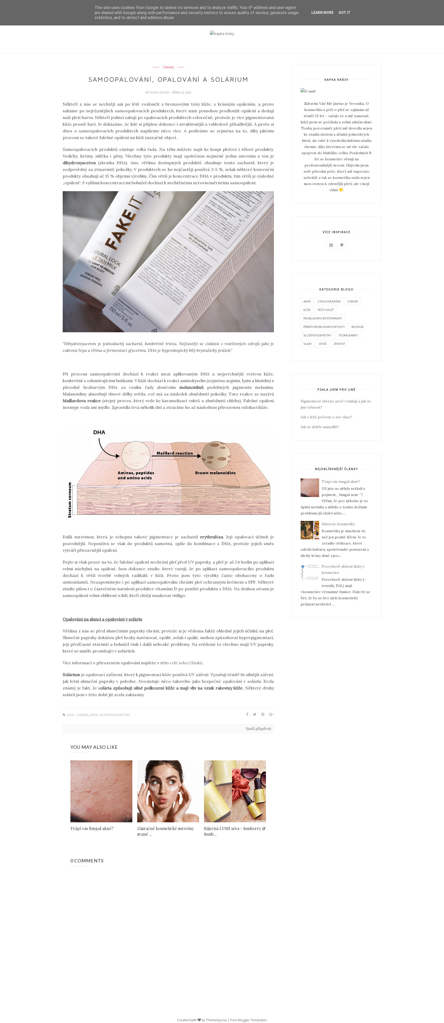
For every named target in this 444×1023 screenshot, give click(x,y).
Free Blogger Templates (248, 1020)
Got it (344, 13)
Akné (307, 301)
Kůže (94, 715)
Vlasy (307, 343)
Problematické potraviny (322, 318)
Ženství (339, 343)
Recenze (357, 326)
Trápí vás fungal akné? (91, 828)
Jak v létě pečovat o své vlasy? (326, 417)
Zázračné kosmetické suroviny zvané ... (165, 831)
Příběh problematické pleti (324, 326)
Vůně (323, 343)
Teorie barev (348, 335)
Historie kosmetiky (338, 524)
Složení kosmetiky (114, 715)
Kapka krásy (160, 92)
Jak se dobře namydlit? (320, 427)
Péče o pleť (326, 309)
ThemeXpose (216, 1020)
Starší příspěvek (258, 728)
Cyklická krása (329, 301)
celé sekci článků (186, 662)
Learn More (322, 13)
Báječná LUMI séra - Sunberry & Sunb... (235, 831)
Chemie (168, 67)
